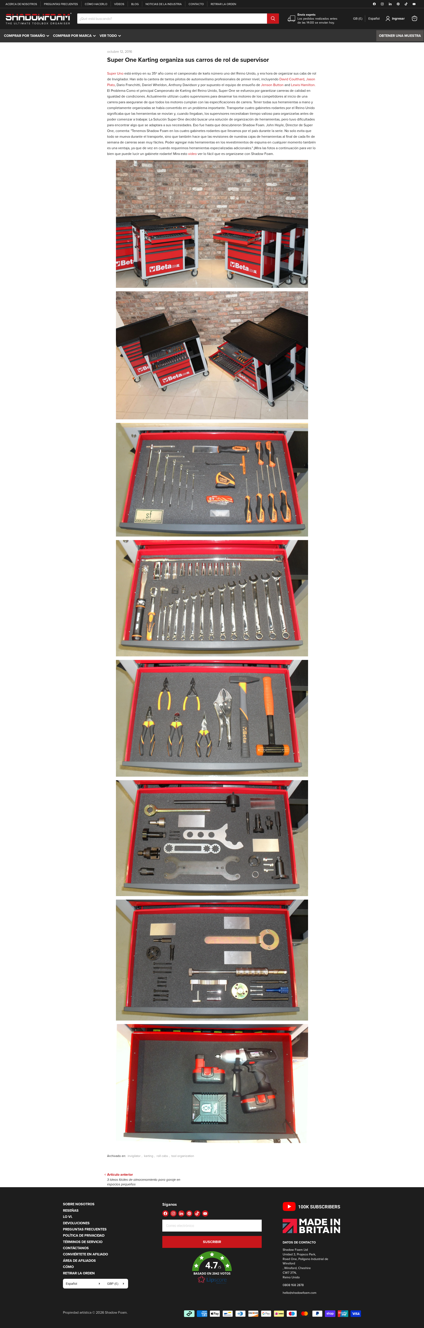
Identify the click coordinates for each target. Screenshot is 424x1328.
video (192, 153)
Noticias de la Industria (164, 4)
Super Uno (115, 73)
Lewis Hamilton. (303, 84)
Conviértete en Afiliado (85, 1254)
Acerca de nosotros (21, 4)
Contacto (196, 4)
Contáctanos (76, 1248)
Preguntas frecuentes (61, 4)
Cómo (68, 1266)
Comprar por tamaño (27, 35)
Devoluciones (76, 1223)
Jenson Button (272, 84)
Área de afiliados (79, 1260)
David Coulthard (291, 79)
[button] (212, 1267)
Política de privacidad (83, 1235)
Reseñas (71, 1210)
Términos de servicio (82, 1241)
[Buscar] (273, 18)
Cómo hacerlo (96, 4)
